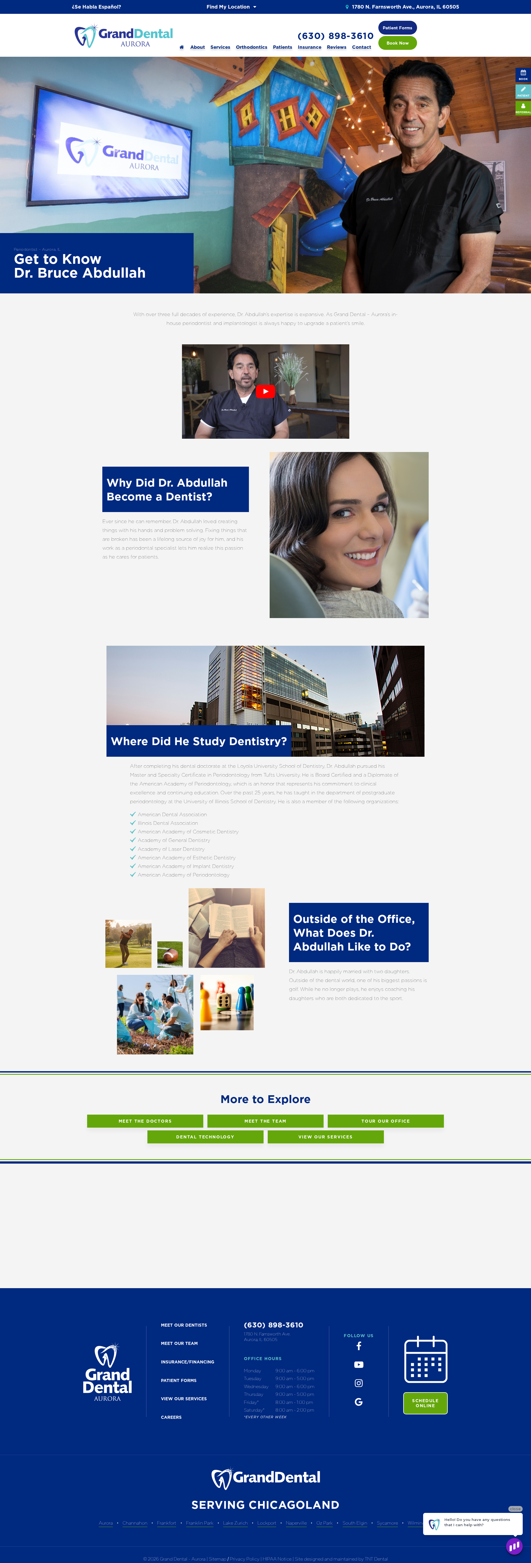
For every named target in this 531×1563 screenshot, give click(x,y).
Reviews (337, 47)
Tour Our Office (385, 1121)
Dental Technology (205, 1137)
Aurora (106, 1523)
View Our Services (325, 1137)
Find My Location (229, 6)
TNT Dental (376, 1559)
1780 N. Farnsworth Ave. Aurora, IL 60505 (267, 1336)
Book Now (398, 43)
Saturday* (254, 1410)
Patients (282, 47)
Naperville (296, 1523)
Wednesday (256, 1386)
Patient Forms (397, 28)
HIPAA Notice (278, 1559)
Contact (361, 47)
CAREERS (171, 1417)
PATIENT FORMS (179, 1380)
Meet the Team (265, 1121)
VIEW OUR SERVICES (184, 1399)
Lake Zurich (235, 1523)
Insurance (309, 47)
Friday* (251, 1402)
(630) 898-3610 (336, 36)
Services (220, 47)
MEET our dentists (184, 1325)
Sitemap (217, 1559)
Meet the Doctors (145, 1121)
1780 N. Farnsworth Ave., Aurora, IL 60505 (405, 6)
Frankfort (166, 1523)
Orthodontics (251, 47)
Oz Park (324, 1523)
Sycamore (387, 1523)
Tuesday (252, 1378)
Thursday (253, 1394)
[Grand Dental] (182, 47)
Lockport (266, 1523)
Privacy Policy (244, 1559)
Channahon (135, 1523)
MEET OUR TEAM (179, 1343)
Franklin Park (200, 1523)
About (197, 47)
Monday (252, 1371)
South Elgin (355, 1523)
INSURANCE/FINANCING (187, 1362)
